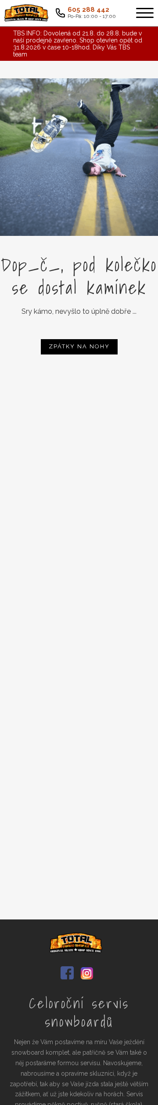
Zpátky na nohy (79, 346)
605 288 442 (88, 10)
